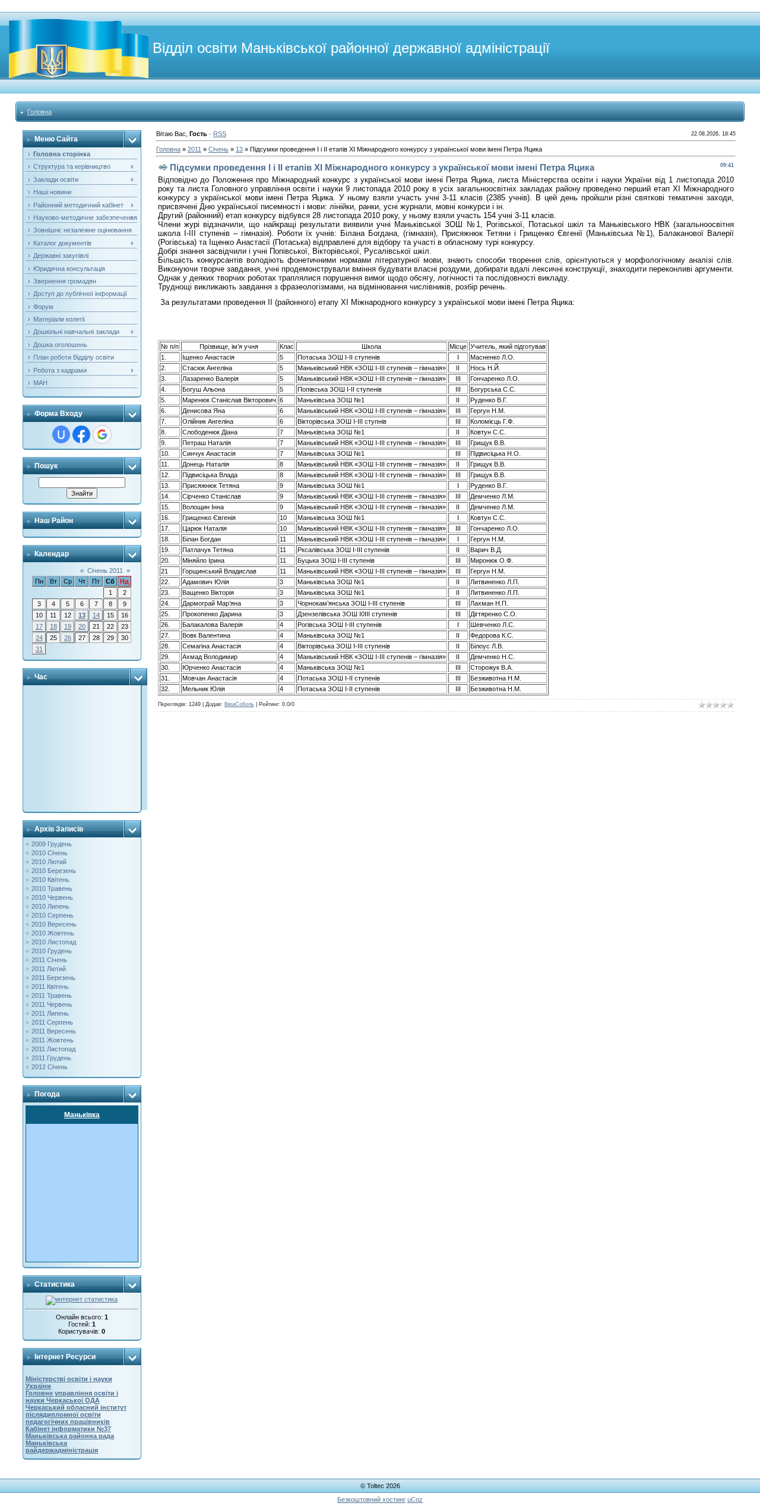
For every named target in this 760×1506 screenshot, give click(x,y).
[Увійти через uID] (61, 434)
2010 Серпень (52, 915)
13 (82, 615)
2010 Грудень (51, 950)
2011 (194, 149)
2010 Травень (51, 888)
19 (67, 626)
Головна (39, 111)
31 (39, 649)
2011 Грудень (51, 1057)
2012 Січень (49, 1066)
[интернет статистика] (82, 1299)
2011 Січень (49, 959)
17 (39, 626)
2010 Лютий (48, 861)
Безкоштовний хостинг (371, 1499)
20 (82, 626)
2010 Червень (52, 897)
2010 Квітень (50, 879)
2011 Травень (51, 995)
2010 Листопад (53, 942)
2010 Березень (53, 870)
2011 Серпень (52, 1022)
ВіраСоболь (239, 704)
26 (67, 637)
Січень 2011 (105, 570)
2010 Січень (49, 852)
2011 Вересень (53, 1031)
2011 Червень (51, 1004)
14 (96, 615)
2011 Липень (50, 1013)
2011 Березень (53, 977)
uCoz (415, 1499)
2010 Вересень (54, 924)
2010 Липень (50, 906)
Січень (218, 149)
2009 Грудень (51, 843)
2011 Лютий (48, 968)
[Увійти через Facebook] (81, 434)
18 (53, 626)
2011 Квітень (50, 986)
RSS (219, 133)
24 (39, 637)
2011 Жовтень (52, 1040)
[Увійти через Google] (102, 434)
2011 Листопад (53, 1049)
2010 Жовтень (52, 933)
